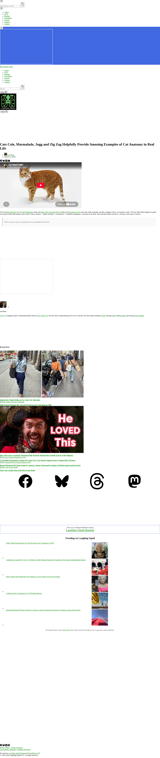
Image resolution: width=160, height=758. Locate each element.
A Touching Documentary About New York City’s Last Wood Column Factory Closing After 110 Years (37, 460)
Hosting (7, 74)
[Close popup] (1, 28)
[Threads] (6, 161)
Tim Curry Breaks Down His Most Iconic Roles (17, 470)
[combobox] (10, 89)
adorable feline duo (9, 212)
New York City (43, 316)
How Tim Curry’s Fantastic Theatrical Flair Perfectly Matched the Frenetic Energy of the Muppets (36, 455)
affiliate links (66, 630)
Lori (1, 316)
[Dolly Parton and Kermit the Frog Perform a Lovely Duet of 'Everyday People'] (100, 591)
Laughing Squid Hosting (80, 530)
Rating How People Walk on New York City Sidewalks (20, 400)
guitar (114, 316)
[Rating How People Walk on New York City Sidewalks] (42, 397)
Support (7, 80)
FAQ (6, 72)
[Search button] (22, 87)
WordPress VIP (34, 753)
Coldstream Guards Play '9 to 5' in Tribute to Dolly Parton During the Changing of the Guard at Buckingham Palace (46, 560)
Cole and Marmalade (26, 212)
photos (123, 316)
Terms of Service (17, 748)
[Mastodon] (134, 489)
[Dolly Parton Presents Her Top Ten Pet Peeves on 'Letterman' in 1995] (100, 558)
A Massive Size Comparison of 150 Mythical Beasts (24, 593)
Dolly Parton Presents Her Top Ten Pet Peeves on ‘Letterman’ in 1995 (25, 405)
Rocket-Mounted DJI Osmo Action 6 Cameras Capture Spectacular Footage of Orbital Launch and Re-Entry (40, 465)
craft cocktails (139, 316)
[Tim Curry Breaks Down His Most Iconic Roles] (9, 467)
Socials (6, 78)
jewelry (102, 316)
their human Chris (74, 212)
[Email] (9, 161)
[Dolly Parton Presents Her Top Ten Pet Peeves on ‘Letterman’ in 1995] (12, 402)
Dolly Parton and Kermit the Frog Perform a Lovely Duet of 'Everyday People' (33, 577)
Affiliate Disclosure (23, 749)
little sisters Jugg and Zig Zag (51, 212)
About (6, 70)
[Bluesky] (4, 161)
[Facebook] (1, 161)
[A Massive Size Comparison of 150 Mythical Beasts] (100, 608)
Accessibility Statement (8, 749)
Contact (7, 82)
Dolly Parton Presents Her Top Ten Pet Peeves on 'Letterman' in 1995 (30, 543)
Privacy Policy (5, 748)
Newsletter (8, 76)
